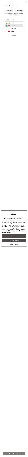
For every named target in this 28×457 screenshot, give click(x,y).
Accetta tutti (14, 236)
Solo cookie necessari (14, 240)
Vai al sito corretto (14, 453)
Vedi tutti (14, 35)
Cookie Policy (9, 231)
